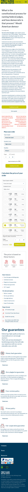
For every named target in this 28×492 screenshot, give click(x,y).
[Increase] (23, 239)
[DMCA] (5, 466)
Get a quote (14, 111)
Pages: (4, 239)
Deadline (6, 147)
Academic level (7, 141)
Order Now (18, 1)
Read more (5, 365)
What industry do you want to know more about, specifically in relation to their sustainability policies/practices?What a (7, 122)
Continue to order (14, 107)
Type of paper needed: (8, 180)
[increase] (12, 157)
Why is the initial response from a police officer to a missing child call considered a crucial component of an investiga (20, 121)
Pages (5, 154)
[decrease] (5, 157)
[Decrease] (15, 239)
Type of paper (7, 134)
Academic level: (7, 186)
